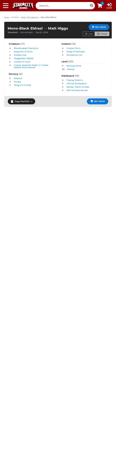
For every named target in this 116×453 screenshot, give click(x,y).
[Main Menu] (5, 5)
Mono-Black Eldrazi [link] (48, 17)
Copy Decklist (22, 101)
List (90, 33)
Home (6, 17)
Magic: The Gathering (30, 17)
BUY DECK (100, 27)
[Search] (91, 5)
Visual (104, 33)
